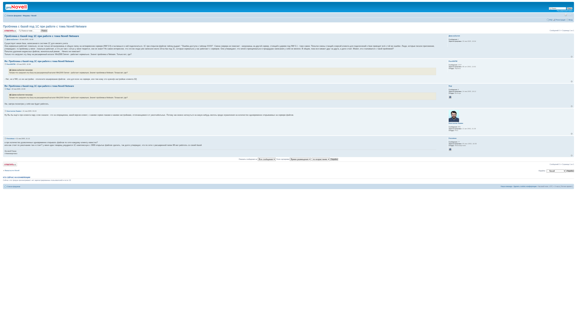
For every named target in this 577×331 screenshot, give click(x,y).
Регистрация (560, 20)
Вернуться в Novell (12, 170)
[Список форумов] (17, 6)
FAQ (551, 20)
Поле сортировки (283, 159)
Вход (570, 20)
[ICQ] (450, 97)
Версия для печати (565, 15)
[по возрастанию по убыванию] (325, 159)
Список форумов (14, 16)
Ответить (6, 30)
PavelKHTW (11, 64)
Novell (33, 16)
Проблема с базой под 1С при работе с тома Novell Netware (45, 26)
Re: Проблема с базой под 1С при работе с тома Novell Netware (39, 61)
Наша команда (506, 186)
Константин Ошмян (14, 111)
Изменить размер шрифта (570, 15)
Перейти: (542, 171)
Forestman (10, 138)
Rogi (8, 89)
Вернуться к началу (571, 57)
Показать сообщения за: (248, 159)
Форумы (26, 16)
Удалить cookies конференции (524, 186)
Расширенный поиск (564, 11)
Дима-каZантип (12, 39)
